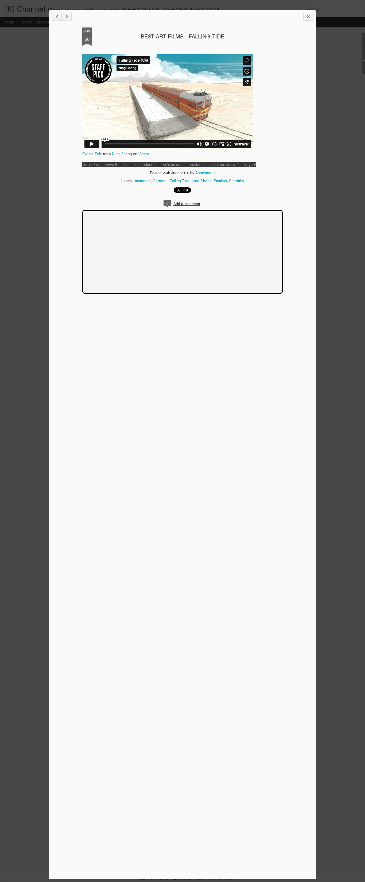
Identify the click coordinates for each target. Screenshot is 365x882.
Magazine (44, 22)
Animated (143, 180)
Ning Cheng (122, 153)
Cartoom (160, 180)
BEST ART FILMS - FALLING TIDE (182, 36)
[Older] (66, 17)
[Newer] (57, 17)
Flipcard (25, 22)
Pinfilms (220, 180)
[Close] (308, 17)
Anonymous (205, 172)
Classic (9, 22)
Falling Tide (92, 153)
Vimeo (143, 153)
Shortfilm (236, 180)
